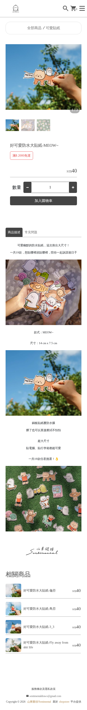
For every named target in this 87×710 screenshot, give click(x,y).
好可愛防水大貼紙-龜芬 (39, 590)
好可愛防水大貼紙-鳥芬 (39, 608)
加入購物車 (43, 201)
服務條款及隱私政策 (43, 688)
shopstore (64, 701)
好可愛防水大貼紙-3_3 (38, 627)
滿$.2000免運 (21, 155)
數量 (16, 187)
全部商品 (34, 28)
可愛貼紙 (53, 28)
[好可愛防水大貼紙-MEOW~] (43, 77)
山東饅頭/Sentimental (39, 701)
